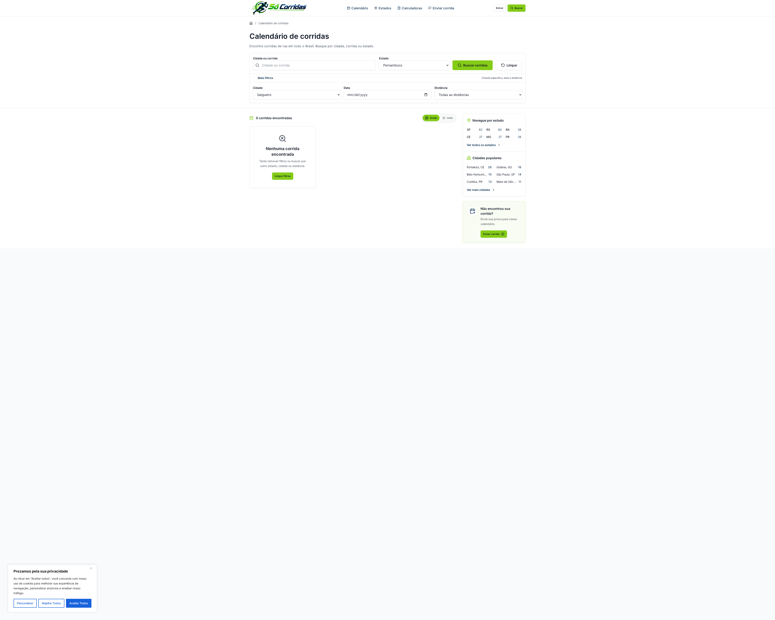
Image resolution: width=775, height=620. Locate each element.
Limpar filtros (283, 176)
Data (347, 87)
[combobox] (314, 65)
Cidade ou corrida (265, 58)
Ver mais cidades (478, 189)
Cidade (258, 87)
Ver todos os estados (481, 145)
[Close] (92, 568)
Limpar (512, 65)
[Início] (251, 23)
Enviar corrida (443, 8)
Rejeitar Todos (51, 603)
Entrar (499, 7)
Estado (384, 58)
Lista (450, 117)
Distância (441, 87)
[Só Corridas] (278, 8)
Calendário (359, 8)
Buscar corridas (475, 65)
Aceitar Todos (78, 603)
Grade (433, 117)
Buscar (519, 7)
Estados (385, 8)
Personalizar (25, 603)
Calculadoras (412, 8)
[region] (52, 588)
